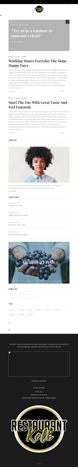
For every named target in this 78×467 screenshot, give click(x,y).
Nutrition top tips (17, 225)
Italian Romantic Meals (18, 215)
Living (26, 25)
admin (13, 91)
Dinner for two (15, 205)
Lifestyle (47, 310)
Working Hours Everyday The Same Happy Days (38, 63)
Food (30, 310)
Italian (38, 310)
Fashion (21, 310)
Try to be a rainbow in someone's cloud (31, 33)
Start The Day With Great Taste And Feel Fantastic (38, 104)
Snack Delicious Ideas (18, 234)
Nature (12, 314)
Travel (30, 314)
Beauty (12, 310)
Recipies (21, 314)
